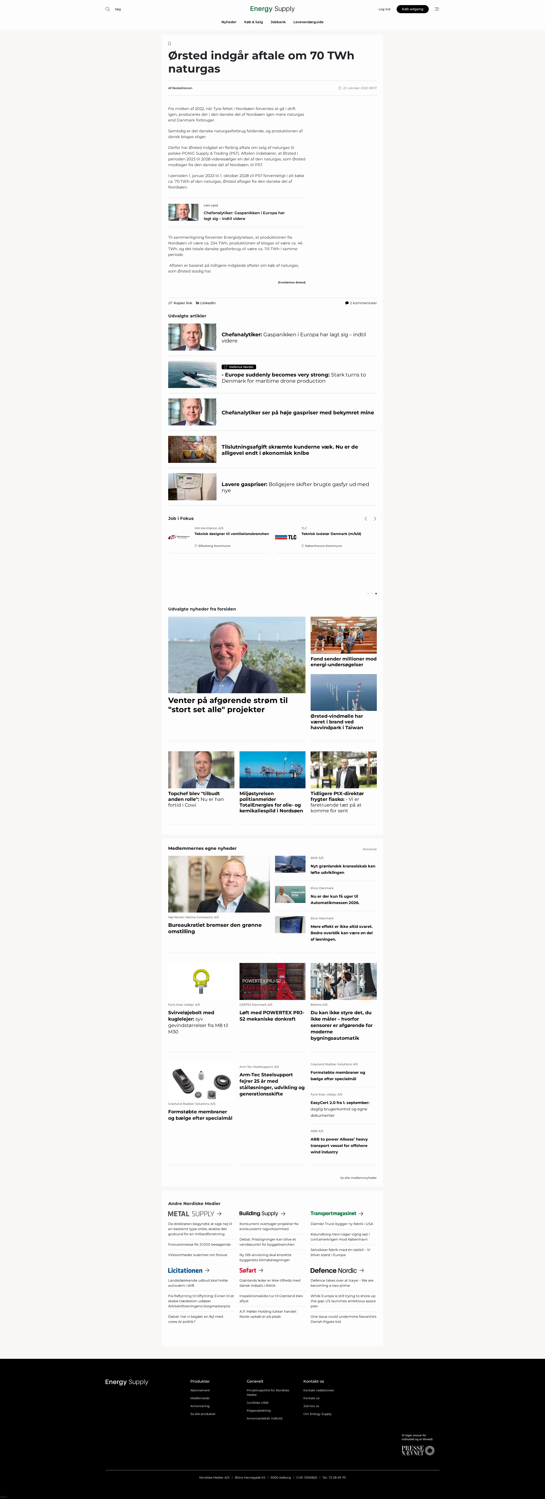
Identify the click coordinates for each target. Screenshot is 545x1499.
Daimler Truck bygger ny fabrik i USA (342, 1224)
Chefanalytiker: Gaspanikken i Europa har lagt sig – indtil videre (244, 216)
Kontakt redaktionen (318, 1390)
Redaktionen (182, 88)
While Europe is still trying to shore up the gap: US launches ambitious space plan (343, 1301)
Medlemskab (199, 1398)
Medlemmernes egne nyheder (202, 848)
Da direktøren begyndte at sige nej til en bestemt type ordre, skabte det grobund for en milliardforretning (200, 1229)
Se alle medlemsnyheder (358, 1178)
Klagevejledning (259, 1410)
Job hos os (311, 1406)
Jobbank (278, 22)
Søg (118, 9)
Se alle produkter (203, 1414)
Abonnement (200, 1390)
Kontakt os (311, 1398)
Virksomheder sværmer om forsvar (197, 1255)
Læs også (211, 205)
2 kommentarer (363, 303)
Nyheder (229, 22)
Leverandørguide (308, 22)
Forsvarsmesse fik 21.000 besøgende (199, 1244)
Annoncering (200, 1406)
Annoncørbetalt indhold (264, 1418)
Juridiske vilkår (258, 1403)
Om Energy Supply (317, 1414)
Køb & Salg (253, 22)
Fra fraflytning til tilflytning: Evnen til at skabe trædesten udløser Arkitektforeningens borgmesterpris (201, 1301)
